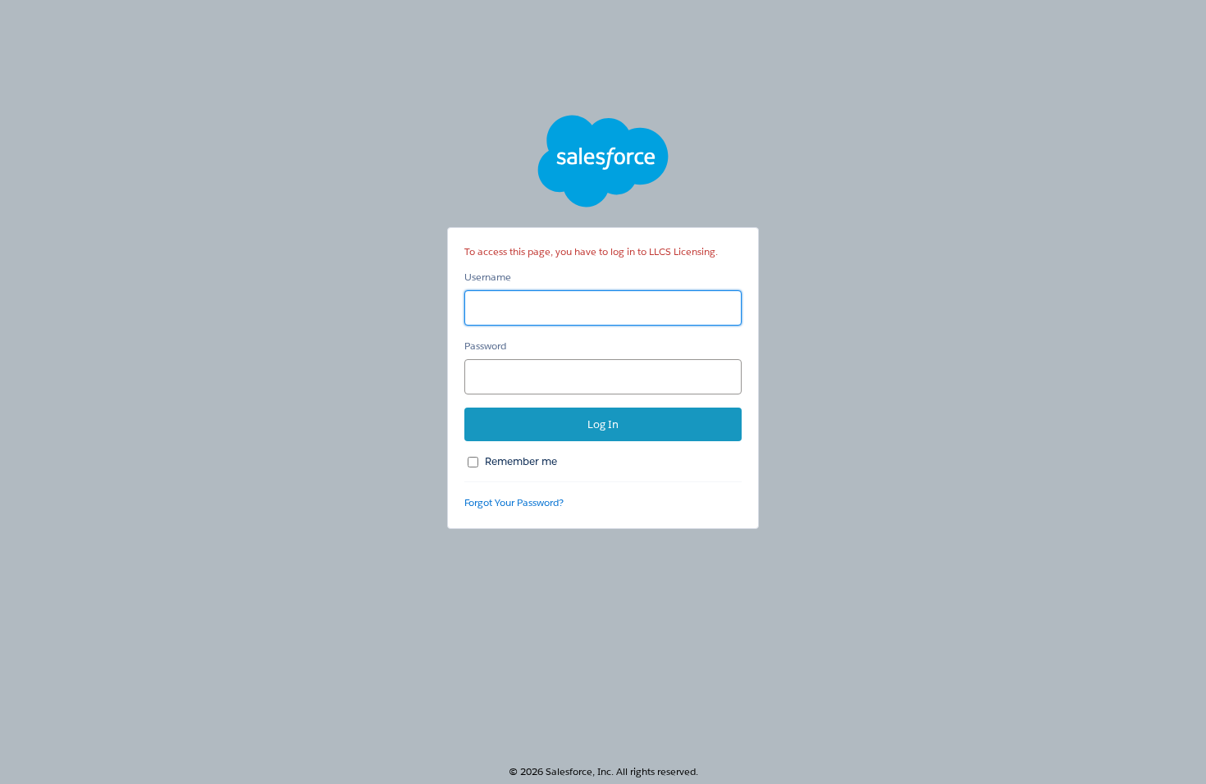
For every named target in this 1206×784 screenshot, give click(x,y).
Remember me (521, 461)
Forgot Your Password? (514, 502)
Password (485, 346)
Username (487, 277)
